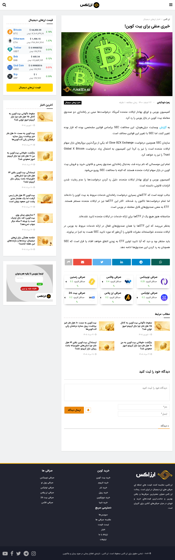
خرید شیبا (103, 502)
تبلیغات (103, 539)
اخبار (103, 529)
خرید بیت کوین (103, 477)
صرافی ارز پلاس (47, 492)
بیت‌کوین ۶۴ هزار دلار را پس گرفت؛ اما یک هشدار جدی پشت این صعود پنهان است (22, 198)
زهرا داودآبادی (163, 102)
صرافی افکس (47, 502)
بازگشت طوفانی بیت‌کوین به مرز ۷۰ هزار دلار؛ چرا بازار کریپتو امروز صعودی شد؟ (136, 345)
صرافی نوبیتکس (47, 477)
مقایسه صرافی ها (103, 519)
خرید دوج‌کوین (103, 497)
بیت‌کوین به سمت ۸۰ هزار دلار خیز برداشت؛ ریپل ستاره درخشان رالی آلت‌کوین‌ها (80, 326)
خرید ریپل (103, 492)
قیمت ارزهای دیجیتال (30, 87)
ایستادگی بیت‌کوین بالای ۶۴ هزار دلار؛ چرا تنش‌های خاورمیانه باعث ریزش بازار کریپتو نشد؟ (80, 345)
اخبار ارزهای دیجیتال (72, 102)
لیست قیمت (103, 524)
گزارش (162, 127)
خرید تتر (103, 487)
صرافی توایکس (47, 487)
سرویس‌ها (103, 514)
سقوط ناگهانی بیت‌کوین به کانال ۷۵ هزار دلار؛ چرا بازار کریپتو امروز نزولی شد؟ (136, 326)
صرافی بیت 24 (47, 497)
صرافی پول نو (47, 482)
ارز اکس (166, 19)
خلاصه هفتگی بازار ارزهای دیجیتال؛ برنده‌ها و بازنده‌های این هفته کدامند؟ (21, 241)
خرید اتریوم (103, 482)
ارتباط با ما (103, 534)
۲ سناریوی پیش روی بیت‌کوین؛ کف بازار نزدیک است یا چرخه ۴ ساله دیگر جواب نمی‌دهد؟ (23, 219)
